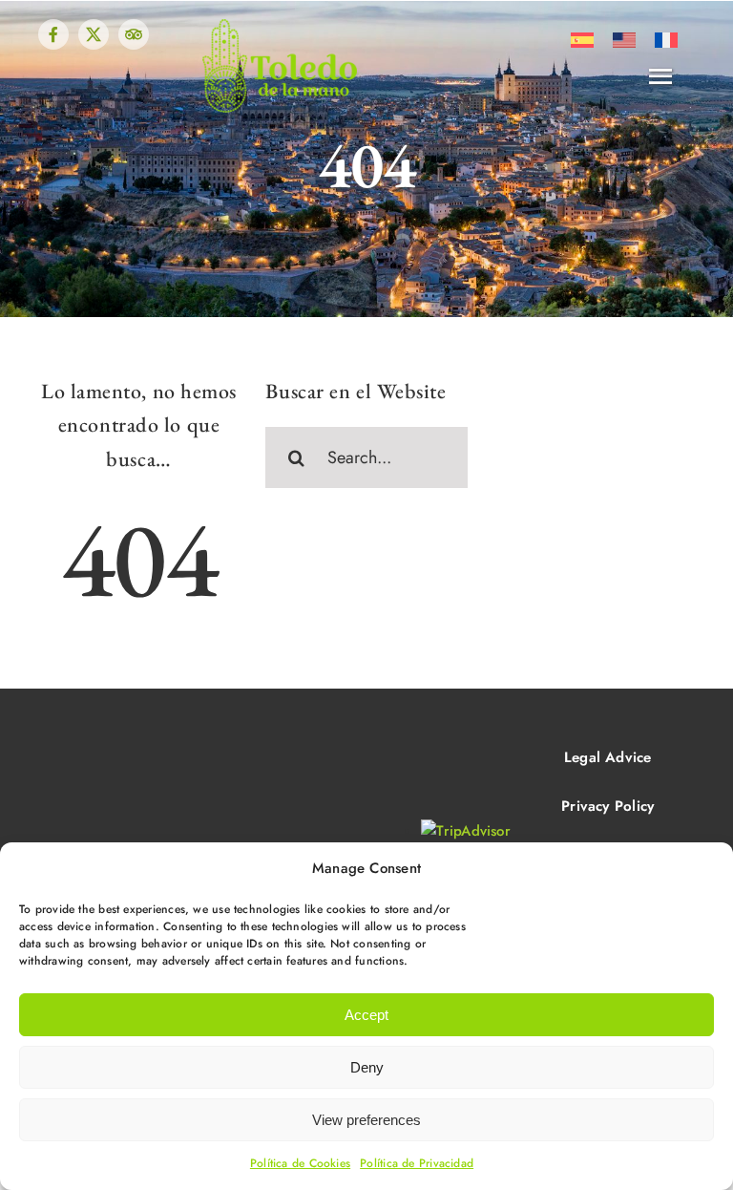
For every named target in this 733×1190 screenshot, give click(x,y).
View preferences (366, 1120)
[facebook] (53, 34)
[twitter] (93, 34)
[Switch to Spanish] (582, 40)
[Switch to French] (666, 40)
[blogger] (133, 34)
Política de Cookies (300, 1163)
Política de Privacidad (416, 1163)
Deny (367, 1067)
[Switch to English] (624, 40)
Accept (366, 1015)
